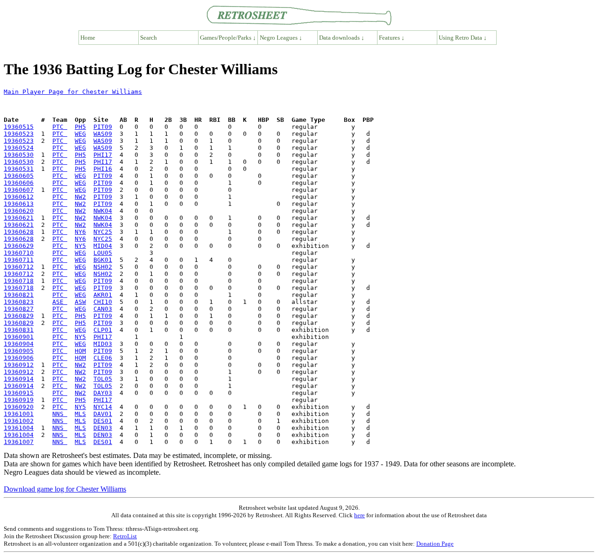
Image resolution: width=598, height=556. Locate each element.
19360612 (19, 196)
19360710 (19, 252)
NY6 (80, 231)
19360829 (19, 315)
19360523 (19, 133)
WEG (80, 133)
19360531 (19, 168)
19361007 (19, 441)
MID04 (102, 245)
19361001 (19, 413)
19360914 (19, 378)
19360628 (19, 231)
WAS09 (102, 133)
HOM (80, 350)
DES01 (102, 420)
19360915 (19, 392)
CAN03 (102, 308)
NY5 (80, 245)
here (359, 515)
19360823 (19, 301)
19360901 (19, 336)
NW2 (80, 196)
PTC (59, 126)
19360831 (19, 329)
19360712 (19, 266)
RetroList (125, 536)
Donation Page (435, 543)
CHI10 (102, 301)
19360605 (19, 175)
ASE (59, 301)
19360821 (19, 294)
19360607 (19, 189)
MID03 (102, 343)
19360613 (19, 203)
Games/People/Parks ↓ (228, 37)
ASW (80, 301)
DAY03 (102, 392)
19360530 (19, 154)
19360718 (19, 280)
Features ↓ (392, 37)
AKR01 (102, 294)
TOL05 (102, 378)
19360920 (19, 406)
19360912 (19, 364)
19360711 (19, 259)
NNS (59, 413)
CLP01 (102, 329)
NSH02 (102, 266)
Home (87, 37)
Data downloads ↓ (341, 37)
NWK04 (102, 210)
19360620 (19, 210)
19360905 (19, 350)
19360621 (19, 217)
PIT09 (102, 126)
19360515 (19, 126)
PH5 (80, 126)
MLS (80, 413)
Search (148, 37)
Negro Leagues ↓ (281, 37)
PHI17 (102, 154)
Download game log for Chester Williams (65, 489)
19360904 (19, 343)
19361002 (19, 420)
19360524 (19, 147)
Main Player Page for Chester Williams (73, 91)
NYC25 (102, 231)
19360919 (19, 399)
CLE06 (102, 357)
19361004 (19, 427)
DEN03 (102, 427)
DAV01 (102, 413)
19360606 (19, 182)
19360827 (19, 308)
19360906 (19, 357)
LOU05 (102, 252)
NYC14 (102, 406)
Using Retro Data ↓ (463, 37)
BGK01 (102, 259)
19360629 (19, 245)
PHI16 (102, 168)
